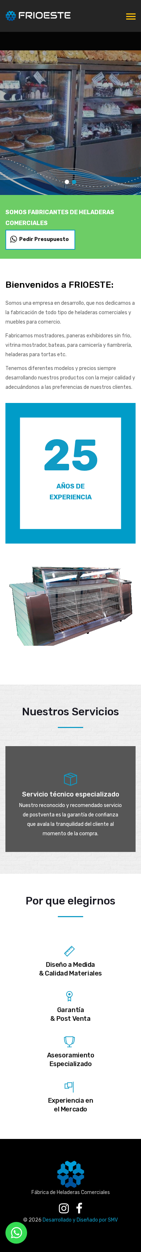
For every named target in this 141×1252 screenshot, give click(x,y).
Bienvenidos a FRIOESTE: (59, 284)
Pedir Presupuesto (44, 239)
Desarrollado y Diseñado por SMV (80, 1220)
